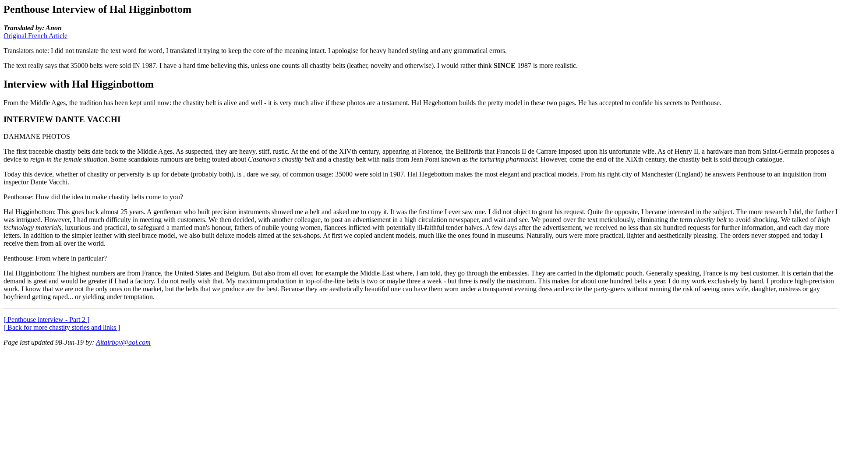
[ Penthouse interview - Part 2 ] (46, 319)
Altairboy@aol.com (123, 342)
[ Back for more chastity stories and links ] (62, 327)
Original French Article (35, 35)
